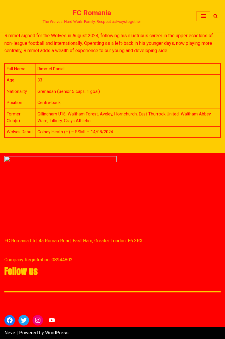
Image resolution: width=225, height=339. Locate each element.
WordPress (57, 332)
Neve (9, 332)
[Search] (215, 16)
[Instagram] (38, 320)
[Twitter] (23, 320)
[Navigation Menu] (203, 16)
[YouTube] (52, 320)
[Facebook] (9, 320)
